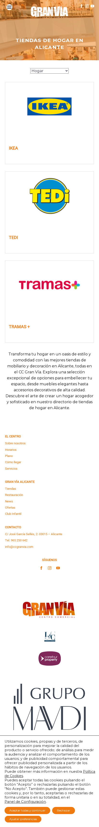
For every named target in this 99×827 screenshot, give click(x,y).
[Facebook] (81, 6)
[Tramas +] (49, 285)
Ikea (13, 148)
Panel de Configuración (25, 802)
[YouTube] (92, 6)
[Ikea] (49, 106)
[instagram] (49, 568)
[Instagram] (87, 6)
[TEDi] (49, 196)
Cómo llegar (13, 462)
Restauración (14, 495)
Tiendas (10, 488)
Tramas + (19, 327)
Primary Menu (9, 7)
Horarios (11, 449)
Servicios (11, 468)
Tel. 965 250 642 (16, 540)
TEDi (13, 237)
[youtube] (58, 568)
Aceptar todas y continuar (27, 810)
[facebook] (41, 568)
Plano (9, 456)
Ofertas (10, 507)
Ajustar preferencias (23, 819)
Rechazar (63, 810)
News (9, 501)
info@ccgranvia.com (19, 546)
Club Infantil (13, 513)
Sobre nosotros (15, 443)
